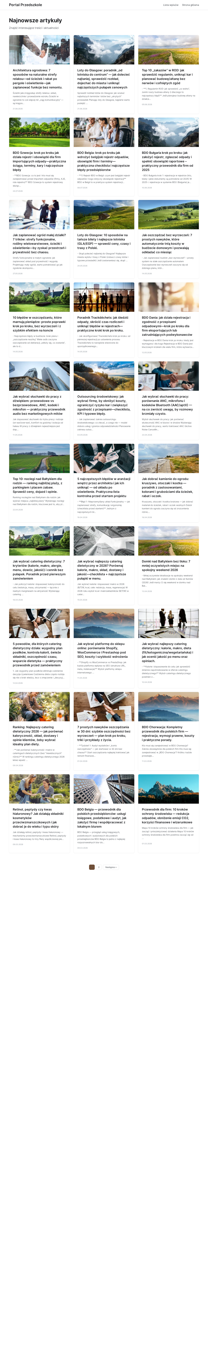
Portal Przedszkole (25, 5)
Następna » (111, 867)
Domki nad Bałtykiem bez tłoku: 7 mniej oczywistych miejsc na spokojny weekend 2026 (166, 566)
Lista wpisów (170, 4)
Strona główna (190, 4)
